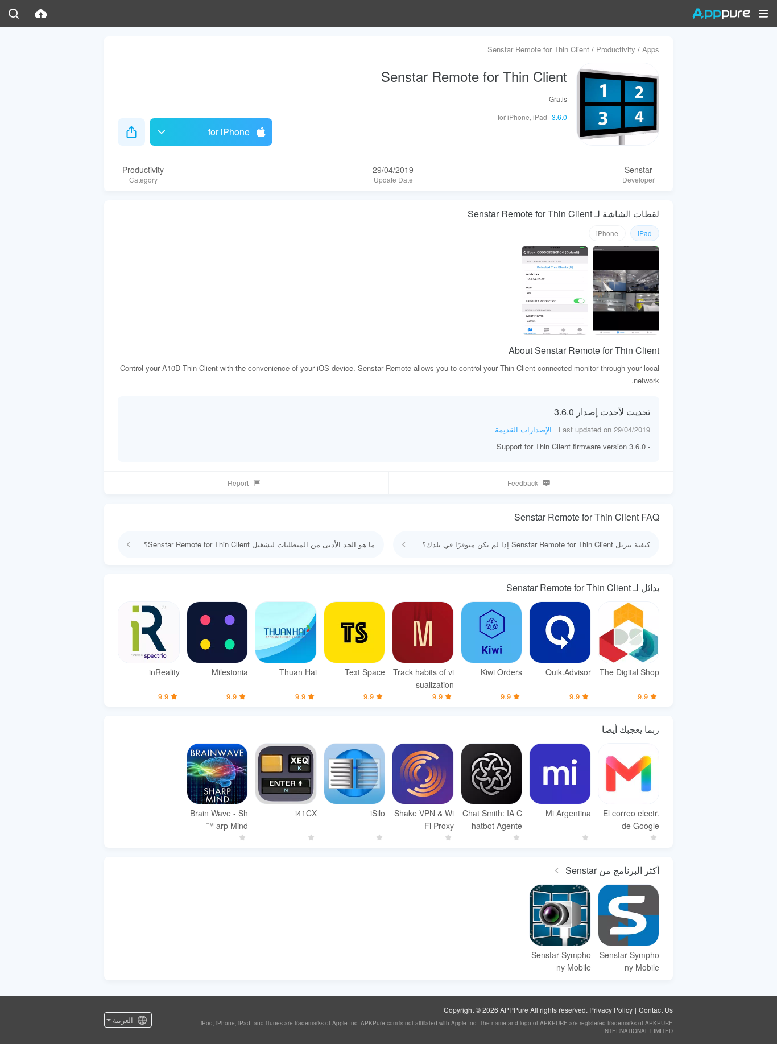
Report (238, 483)
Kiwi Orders (501, 672)
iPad (645, 233)
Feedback (522, 483)
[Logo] (721, 13)
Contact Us (656, 1009)
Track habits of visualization (423, 678)
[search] (13, 13)
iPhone (607, 233)
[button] (763, 13)
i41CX (306, 813)
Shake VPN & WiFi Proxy (424, 819)
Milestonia (230, 672)
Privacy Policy (611, 1009)
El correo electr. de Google (631, 819)
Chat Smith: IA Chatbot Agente (492, 819)
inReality (164, 672)
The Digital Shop (629, 672)
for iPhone (229, 131)
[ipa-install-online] (41, 13)
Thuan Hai (298, 672)
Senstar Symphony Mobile (629, 961)
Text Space (365, 672)
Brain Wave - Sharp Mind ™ (219, 819)
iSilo (377, 813)
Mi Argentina (568, 813)
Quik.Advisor (568, 672)
